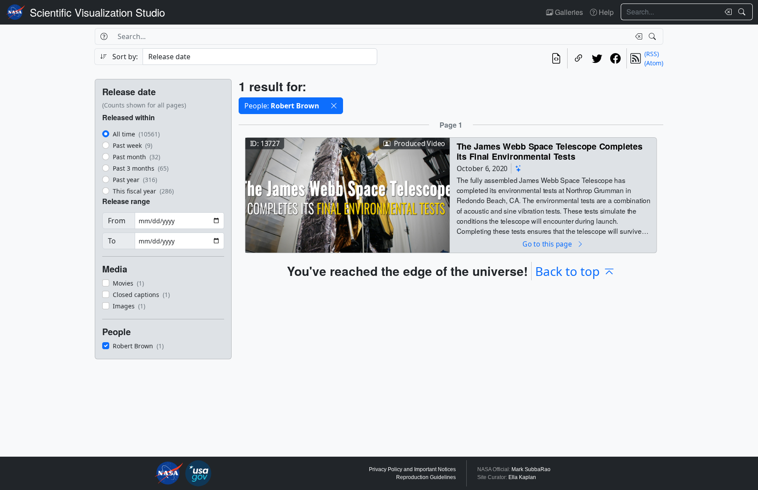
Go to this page (547, 243)
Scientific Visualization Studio (97, 12)
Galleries (568, 12)
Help (605, 12)
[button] (334, 105)
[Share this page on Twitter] (597, 58)
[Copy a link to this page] (578, 58)
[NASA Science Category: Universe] (518, 168)
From (116, 220)
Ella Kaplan (522, 477)
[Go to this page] (347, 194)
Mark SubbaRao (531, 469)
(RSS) (651, 54)
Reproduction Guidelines (426, 477)
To (112, 241)
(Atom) (653, 63)
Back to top (567, 271)
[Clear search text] (726, 12)
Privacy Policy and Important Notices (412, 469)
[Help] (104, 36)
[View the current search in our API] (556, 58)
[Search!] (743, 12)
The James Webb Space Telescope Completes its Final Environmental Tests (550, 151)
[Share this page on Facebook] (615, 58)
